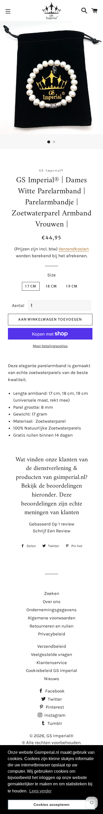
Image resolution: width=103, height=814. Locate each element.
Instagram (54, 715)
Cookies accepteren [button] (51, 804)
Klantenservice (51, 662)
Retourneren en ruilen (51, 626)
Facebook (54, 691)
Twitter (54, 699)
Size (51, 274)
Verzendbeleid (51, 646)
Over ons (51, 601)
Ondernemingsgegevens (51, 609)
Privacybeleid (51, 633)
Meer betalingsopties (50, 346)
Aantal (18, 305)
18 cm (51, 286)
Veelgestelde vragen (51, 654)
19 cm (72, 286)
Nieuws (51, 678)
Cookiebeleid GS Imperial (51, 670)
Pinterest (54, 707)
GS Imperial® (59, 735)
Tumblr (54, 723)
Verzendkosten (74, 248)
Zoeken (51, 593)
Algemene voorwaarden (51, 617)
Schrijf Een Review (51, 530)
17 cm (30, 286)
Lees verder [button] (40, 791)
